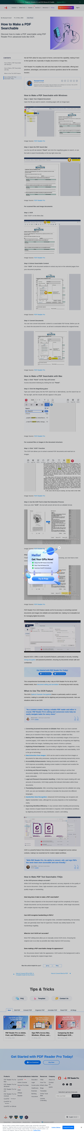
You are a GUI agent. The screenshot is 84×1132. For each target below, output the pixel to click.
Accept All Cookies (68, 1127)
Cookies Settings (56, 1127)
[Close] (81, 1127)
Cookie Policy (36, 1130)
